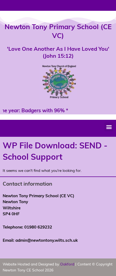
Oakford (67, 264)
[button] (108, 126)
